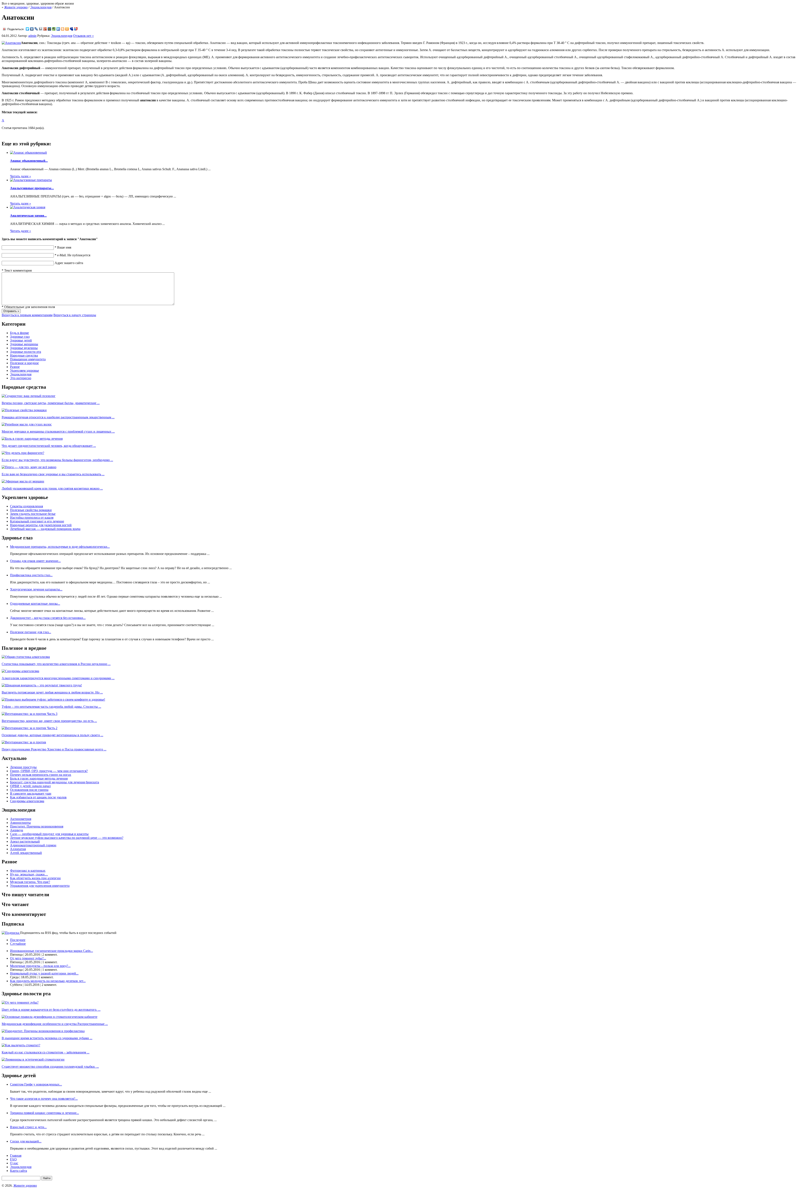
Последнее (17, 940)
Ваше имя (63, 247)
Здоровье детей (21, 340)
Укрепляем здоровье (24, 370)
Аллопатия (18, 849)
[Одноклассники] (67, 29)
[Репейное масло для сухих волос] (27, 424)
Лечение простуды (23, 767)
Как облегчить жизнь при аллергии (35, 878)
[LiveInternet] (41, 29)
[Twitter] (27, 29)
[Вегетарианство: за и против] (24, 742)
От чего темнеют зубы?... (28, 958)
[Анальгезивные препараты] (31, 180)
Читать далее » (20, 176)
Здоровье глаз (20, 336)
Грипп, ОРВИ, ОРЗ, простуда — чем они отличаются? (49, 771)
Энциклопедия (41, 7)
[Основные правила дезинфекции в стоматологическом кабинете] (49, 1017)
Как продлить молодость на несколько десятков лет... (48, 981)
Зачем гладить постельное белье (32, 514)
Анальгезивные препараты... (32, 188)
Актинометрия (20, 819)
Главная (15, 1155)
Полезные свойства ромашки (31, 510)
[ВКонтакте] (32, 29)
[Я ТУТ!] (76, 29)
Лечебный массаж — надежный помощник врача (45, 529)
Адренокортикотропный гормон (33, 845)
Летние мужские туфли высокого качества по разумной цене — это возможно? (66, 837)
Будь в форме (19, 333)
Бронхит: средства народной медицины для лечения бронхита (54, 782)
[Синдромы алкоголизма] (20, 671)
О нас (14, 1163)
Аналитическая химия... (28, 215)
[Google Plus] (45, 29)
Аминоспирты (20, 822)
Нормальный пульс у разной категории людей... (44, 973)
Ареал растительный (25, 841)
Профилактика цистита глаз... (31, 575)
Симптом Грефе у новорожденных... (36, 1084)
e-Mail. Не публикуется (72, 255)
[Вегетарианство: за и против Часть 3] (29, 714)
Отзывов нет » (83, 35)
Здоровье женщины (24, 344)
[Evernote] (54, 29)
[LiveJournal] (36, 29)
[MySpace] (71, 29)
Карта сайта (18, 1170)
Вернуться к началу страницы (74, 315)
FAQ (13, 1159)
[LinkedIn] (58, 29)
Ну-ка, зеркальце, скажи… (29, 874)
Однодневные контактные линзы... (35, 603)
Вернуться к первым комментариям (27, 315)
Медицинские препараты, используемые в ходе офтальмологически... (60, 546)
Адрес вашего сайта (69, 263)
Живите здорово (16, 7)
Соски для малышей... (25, 1141)
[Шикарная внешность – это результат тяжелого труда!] (42, 685)
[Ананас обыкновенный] (28, 152)
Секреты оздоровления (26, 506)
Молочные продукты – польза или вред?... (40, 966)
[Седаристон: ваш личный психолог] (28, 396)
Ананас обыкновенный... (29, 160)
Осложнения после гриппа (29, 790)
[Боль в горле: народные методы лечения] (32, 438)
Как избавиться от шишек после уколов (38, 797)
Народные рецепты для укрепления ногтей (41, 525)
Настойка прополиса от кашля (31, 517)
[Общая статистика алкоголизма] (26, 657)
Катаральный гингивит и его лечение (37, 521)
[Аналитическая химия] (27, 207)
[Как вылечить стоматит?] (21, 1045)
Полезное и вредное (24, 363)
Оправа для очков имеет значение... (35, 561)
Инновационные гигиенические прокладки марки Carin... (51, 951)
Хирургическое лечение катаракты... (36, 589)
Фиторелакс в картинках (27, 870)
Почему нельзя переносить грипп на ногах (40, 774)
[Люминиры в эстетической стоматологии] (33, 1059)
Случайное (18, 943)
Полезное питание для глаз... (30, 632)
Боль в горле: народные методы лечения (39, 778)
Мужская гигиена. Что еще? (30, 882)
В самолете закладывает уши (30, 793)
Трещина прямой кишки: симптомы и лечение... (44, 1113)
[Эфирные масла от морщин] (23, 481)
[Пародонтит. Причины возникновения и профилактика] (43, 1031)
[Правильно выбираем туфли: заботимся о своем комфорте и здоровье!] (53, 699)
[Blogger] (63, 29)
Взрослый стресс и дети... (28, 1127)
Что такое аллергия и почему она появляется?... (44, 1098)
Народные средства (24, 355)
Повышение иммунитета (28, 359)
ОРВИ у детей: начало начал (30, 786)
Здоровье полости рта (25, 351)
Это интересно (20, 378)
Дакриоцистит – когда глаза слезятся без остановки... (48, 618)
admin (32, 35)
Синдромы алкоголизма (27, 801)
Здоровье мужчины (24, 348)
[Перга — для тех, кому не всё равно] (29, 467)
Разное (15, 367)
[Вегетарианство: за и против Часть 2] (29, 728)
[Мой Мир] (49, 29)
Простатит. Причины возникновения (36, 826)
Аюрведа (16, 830)
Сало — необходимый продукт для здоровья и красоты (49, 834)
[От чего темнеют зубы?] (20, 1002)
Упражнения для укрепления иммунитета (40, 885)
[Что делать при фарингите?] (23, 453)
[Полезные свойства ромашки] (24, 410)
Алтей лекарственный (26, 853)
